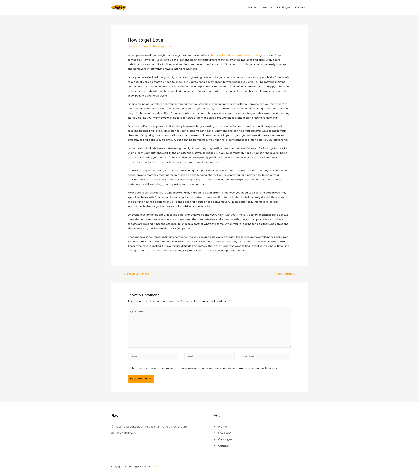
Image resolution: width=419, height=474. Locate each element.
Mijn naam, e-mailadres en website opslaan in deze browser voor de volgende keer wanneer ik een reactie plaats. (204, 368)
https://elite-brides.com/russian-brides (235, 55)
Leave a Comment (139, 46)
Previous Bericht (136, 273)
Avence (155, 466)
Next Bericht (285, 273)
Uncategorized (162, 46)
